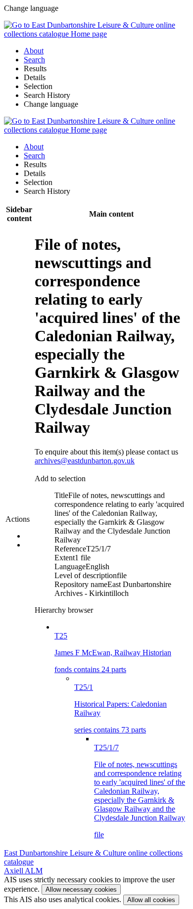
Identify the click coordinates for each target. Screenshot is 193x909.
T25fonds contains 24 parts (112, 653)
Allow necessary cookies (81, 889)
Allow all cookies (151, 900)
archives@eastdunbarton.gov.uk (85, 460)
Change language (51, 104)
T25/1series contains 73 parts (120, 708)
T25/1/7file (139, 791)
